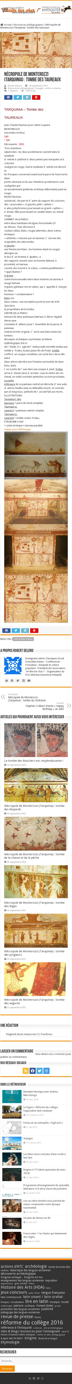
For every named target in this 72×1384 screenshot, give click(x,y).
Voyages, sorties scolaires (48, 88)
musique (55, 1301)
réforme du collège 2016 (32, 1322)
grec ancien (21, 1283)
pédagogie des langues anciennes (20, 1312)
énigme (31, 1338)
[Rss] (26, 1071)
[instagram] (46, 1071)
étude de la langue (47, 1338)
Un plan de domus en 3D (36, 1217)
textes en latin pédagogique (51, 1334)
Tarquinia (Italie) (23, 639)
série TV (65, 1331)
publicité (47, 1309)
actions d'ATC (12, 1266)
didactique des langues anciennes (30, 1270)
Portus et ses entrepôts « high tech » (43, 1122)
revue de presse (17, 1316)
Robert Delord (15, 86)
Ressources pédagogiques (28, 24)
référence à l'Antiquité (16, 1327)
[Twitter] (39, 1071)
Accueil (7, 24)
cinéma (5, 1270)
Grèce (31, 1283)
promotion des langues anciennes (20, 1309)
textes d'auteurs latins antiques (18, 1334)
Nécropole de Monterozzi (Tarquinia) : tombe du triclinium (27, 697)
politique (30, 1305)
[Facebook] (33, 1071)
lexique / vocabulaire (12, 1302)
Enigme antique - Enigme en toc (22, 1277)
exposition (51, 1280)
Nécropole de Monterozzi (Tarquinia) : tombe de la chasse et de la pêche (34, 856)
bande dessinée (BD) (59, 1267)
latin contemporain (11, 1297)
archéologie (36, 1266)
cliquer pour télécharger (17, 429)
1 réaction (13, 91)
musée (65, 1301)
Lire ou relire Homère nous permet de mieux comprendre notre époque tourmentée (44, 1204)
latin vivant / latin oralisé (43, 1297)
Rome (38, 1317)
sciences (37, 1328)
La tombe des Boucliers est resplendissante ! (33, 760)
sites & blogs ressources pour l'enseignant (30, 1331)
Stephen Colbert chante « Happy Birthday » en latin (45, 706)
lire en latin (36, 1301)
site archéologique (53, 1328)
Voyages (28, 1138)
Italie (48, 1288)
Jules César (34, 1293)
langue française (53, 1292)
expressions (7, 1283)
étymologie (10, 1342)
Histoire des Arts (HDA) (22, 1287)
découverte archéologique (18, 1273)
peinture (18, 1305)
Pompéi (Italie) (44, 1305)
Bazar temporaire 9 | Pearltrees (34, 1034)
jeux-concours (14, 1292)
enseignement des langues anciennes (22, 1280)
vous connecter (56, 1054)
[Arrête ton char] (36, 9)
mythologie (6, 1306)
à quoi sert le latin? (12, 1338)
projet (58, 1306)
